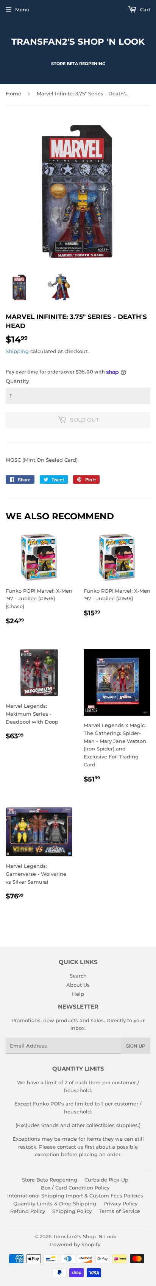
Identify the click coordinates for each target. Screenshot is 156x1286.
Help (78, 994)
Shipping (17, 351)
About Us (78, 985)
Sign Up (135, 1046)
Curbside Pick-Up (106, 1180)
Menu (22, 9)
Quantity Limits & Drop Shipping (54, 1203)
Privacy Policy (120, 1203)
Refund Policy (27, 1211)
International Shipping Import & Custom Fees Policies (75, 1196)
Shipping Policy (72, 1211)
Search (78, 976)
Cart (144, 9)
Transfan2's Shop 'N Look (78, 41)
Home (13, 93)
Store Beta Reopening (49, 1180)
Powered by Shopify (75, 1244)
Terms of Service (119, 1211)
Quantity (17, 381)
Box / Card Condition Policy (75, 1188)
